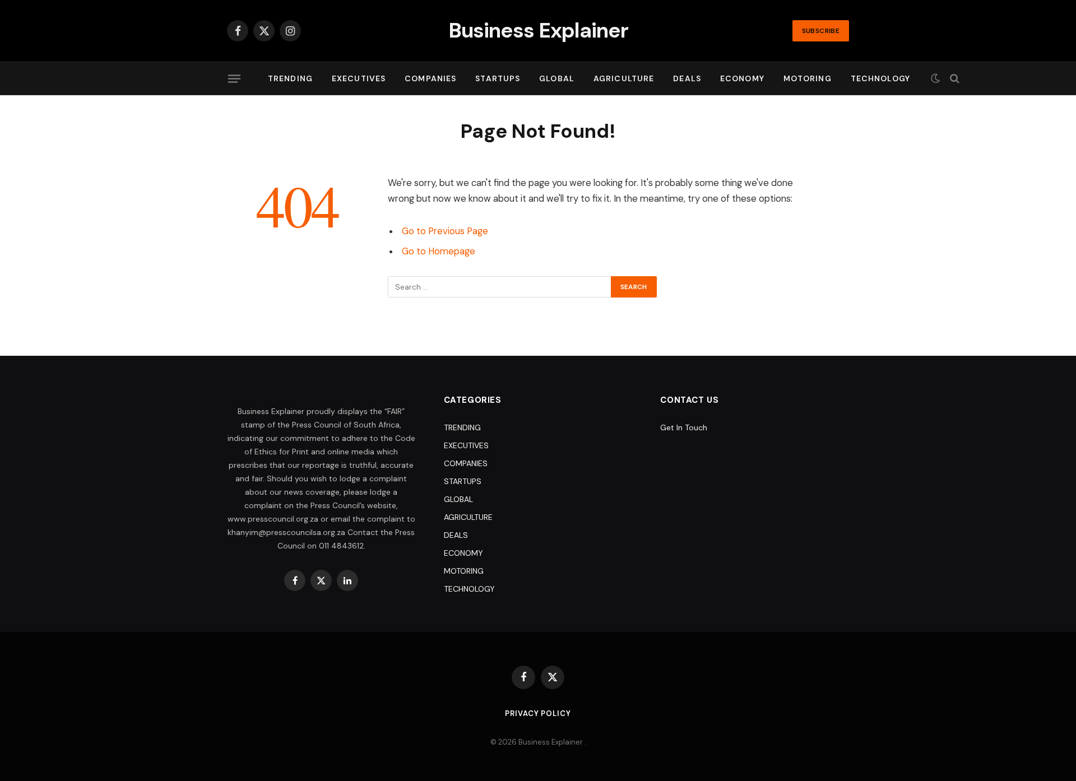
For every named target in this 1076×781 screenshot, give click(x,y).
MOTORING (807, 78)
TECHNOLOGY (880, 78)
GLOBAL (556, 78)
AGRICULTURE (623, 78)
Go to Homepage (438, 251)
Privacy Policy (538, 713)
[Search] (953, 78)
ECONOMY (742, 78)
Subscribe (821, 30)
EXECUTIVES (359, 78)
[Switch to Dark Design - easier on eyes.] (935, 78)
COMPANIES (430, 78)
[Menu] (234, 78)
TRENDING (290, 78)
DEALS (687, 78)
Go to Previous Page (445, 231)
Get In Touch (683, 427)
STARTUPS (497, 78)
